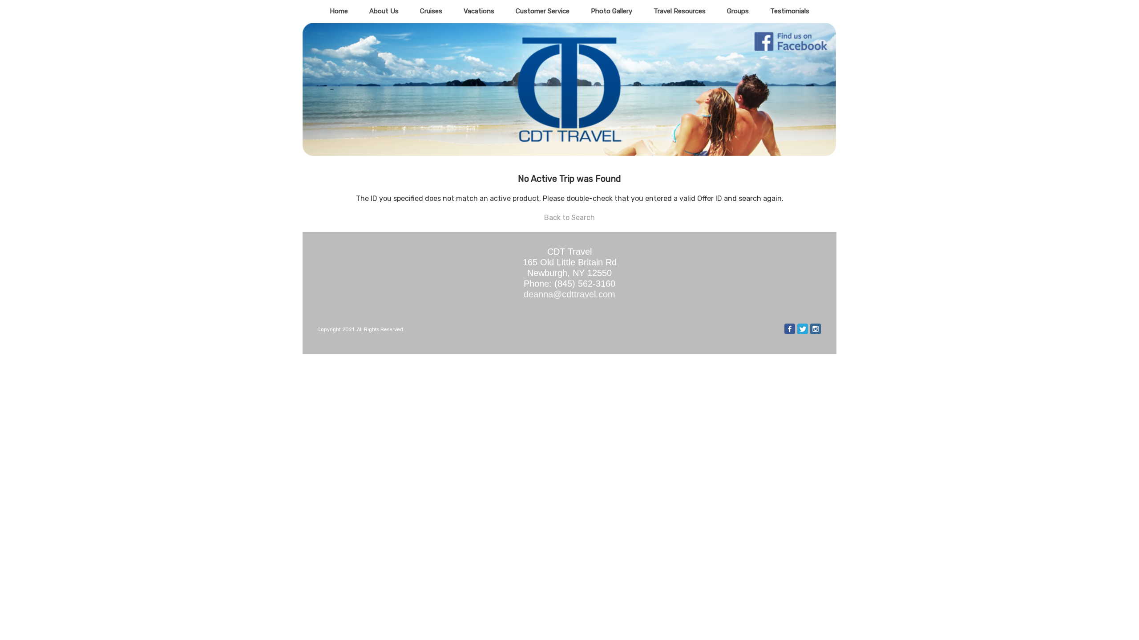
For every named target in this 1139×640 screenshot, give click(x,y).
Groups (738, 11)
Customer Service (543, 11)
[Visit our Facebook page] (789, 329)
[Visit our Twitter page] (802, 329)
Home (339, 11)
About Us (384, 11)
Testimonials (789, 11)
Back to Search (569, 217)
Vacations (479, 11)
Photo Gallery (611, 11)
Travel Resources (680, 11)
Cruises (431, 11)
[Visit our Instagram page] (815, 329)
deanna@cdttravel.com (569, 294)
